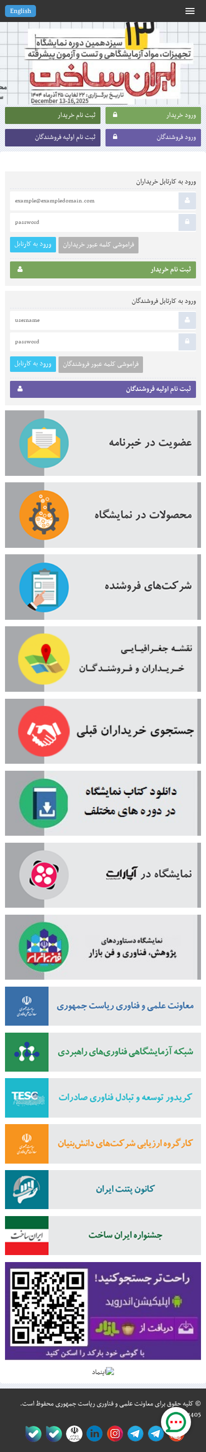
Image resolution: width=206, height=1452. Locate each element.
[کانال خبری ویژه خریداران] (134, 1434)
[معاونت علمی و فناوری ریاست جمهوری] (72, 1434)
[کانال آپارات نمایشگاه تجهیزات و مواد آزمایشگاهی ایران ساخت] (103, 879)
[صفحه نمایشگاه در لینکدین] (92, 1434)
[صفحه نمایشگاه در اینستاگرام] (113, 1434)
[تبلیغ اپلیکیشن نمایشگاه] (103, 1315)
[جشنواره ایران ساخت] (103, 1239)
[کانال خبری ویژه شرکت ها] (154, 1434)
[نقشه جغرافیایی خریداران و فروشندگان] (103, 662)
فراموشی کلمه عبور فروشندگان (100, 364)
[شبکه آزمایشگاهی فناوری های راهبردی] (103, 1056)
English (20, 11)
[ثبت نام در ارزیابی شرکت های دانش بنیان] (103, 1147)
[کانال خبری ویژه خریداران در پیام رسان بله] (52, 1434)
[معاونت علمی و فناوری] (103, 1010)
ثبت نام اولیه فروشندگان (65, 137)
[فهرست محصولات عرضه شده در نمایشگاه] (103, 518)
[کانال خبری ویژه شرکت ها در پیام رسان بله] (31, 1434)
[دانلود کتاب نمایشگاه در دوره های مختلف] (103, 807)
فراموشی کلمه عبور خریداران (98, 244)
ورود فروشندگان (176, 137)
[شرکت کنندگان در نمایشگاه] (103, 590)
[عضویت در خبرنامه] (103, 446)
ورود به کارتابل (33, 244)
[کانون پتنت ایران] (103, 1193)
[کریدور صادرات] (103, 1101)
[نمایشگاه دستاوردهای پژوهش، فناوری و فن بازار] (103, 951)
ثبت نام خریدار (77, 115)
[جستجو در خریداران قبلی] (103, 735)
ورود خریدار (181, 115)
